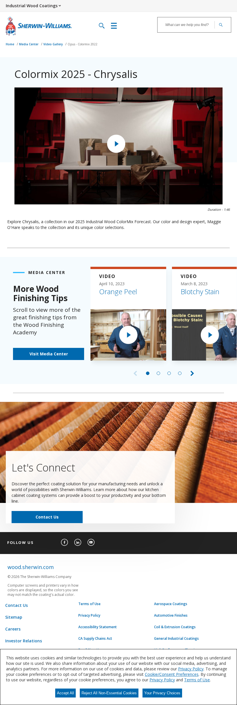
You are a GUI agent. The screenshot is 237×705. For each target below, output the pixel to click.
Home (10, 44)
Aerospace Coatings (170, 604)
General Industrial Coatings (176, 638)
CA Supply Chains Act (95, 638)
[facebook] (64, 542)
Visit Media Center (48, 354)
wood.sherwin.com (31, 567)
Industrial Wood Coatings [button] (32, 5)
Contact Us (47, 517)
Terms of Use (89, 604)
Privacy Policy (89, 615)
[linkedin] (77, 542)
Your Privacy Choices (162, 693)
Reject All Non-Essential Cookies (109, 693)
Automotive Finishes (171, 615)
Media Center (29, 44)
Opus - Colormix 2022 (82, 44)
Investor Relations (23, 641)
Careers (13, 629)
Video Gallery (53, 44)
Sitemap (13, 617)
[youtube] (91, 542)
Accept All (65, 693)
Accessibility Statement (97, 627)
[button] (116, 144)
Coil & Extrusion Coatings (175, 627)
